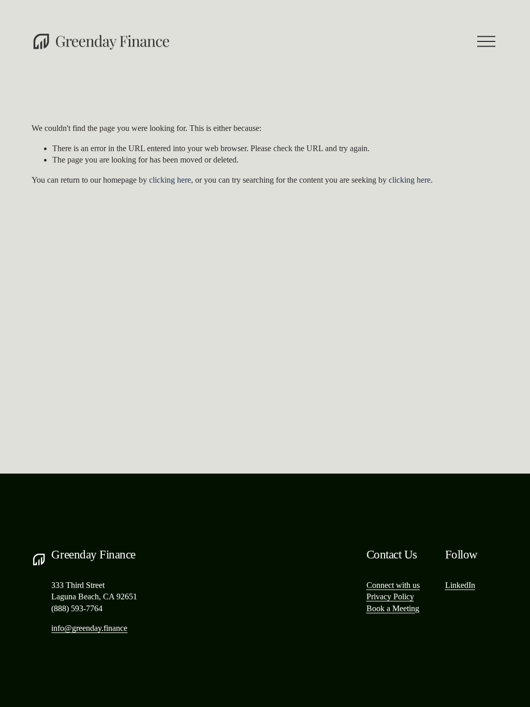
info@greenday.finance (89, 628)
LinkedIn (460, 585)
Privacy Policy (390, 596)
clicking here (170, 179)
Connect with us (393, 585)
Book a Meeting (392, 608)
